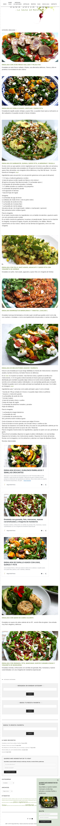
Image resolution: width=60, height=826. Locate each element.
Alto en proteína (8, 798)
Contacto (54, 4)
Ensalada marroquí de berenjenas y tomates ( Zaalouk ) (25, 311)
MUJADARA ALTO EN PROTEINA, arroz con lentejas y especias (16, 747)
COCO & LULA (45, 4)
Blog (39, 4)
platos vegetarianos (20, 802)
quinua (29, 802)
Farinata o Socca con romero (8, 745)
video (7, 376)
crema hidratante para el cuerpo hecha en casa (31, 798)
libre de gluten (19, 800)
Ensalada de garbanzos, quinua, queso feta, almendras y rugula (28, 163)
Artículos (26, 4)
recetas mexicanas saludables (36, 802)
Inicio (4, 4)
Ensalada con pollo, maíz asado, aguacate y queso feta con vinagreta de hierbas (26, 268)
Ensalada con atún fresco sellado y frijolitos (21, 65)
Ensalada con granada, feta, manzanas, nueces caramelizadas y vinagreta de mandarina (28, 664)
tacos (10, 805)
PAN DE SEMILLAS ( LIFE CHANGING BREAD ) (12, 750)
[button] (57, 780)
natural (23, 800)
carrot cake (20, 798)
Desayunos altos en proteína (7, 800)
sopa (8, 805)
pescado (3, 802)
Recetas (33, 4)
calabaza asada (15, 798)
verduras (29, 805)
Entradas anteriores (9, 679)
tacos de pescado (14, 805)
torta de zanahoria (21, 805)
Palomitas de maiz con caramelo (34, 800)
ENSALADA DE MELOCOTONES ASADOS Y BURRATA (20, 368)
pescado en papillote (9, 802)
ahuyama (3, 798)
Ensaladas (14, 800)
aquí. (12, 386)
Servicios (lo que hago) (18, 3)
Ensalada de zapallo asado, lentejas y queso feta (22, 108)
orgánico (26, 800)
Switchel (4, 752)
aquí (17, 172)
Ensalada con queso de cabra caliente (18, 618)
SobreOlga (10, 3)
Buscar (30, 694)
